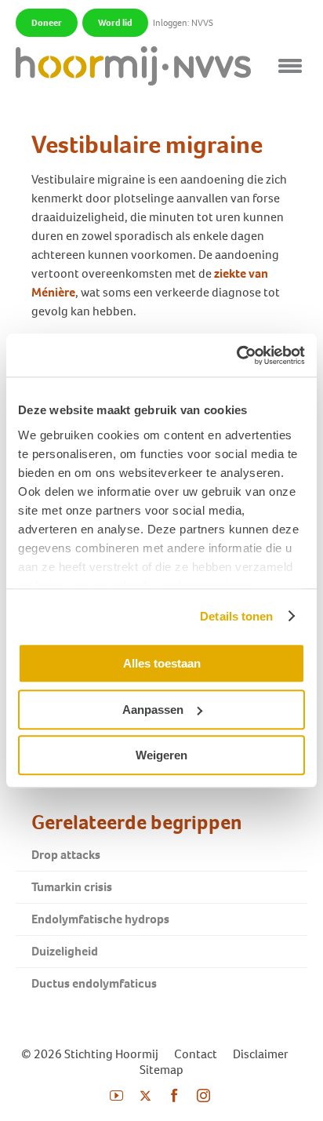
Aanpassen (152, 709)
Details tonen (236, 616)
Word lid (115, 22)
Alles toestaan (162, 663)
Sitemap (161, 1069)
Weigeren (161, 755)
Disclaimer (261, 1054)
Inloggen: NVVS (183, 22)
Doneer (46, 22)
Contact (195, 1054)
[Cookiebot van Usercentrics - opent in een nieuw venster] (236, 355)
